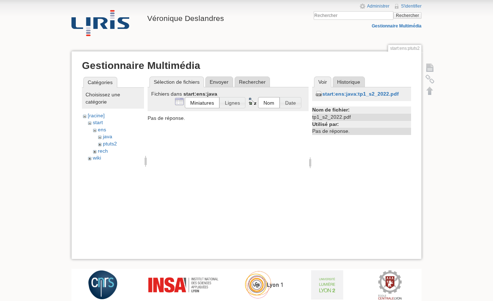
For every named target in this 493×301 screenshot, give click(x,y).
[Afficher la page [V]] (430, 67)
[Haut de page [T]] (430, 90)
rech (103, 151)
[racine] (96, 115)
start (98, 122)
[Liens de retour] (430, 79)
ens (102, 129)
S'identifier (411, 6)
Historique (348, 82)
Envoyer (219, 82)
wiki (97, 158)
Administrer (378, 6)
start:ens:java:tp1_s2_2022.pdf (360, 94)
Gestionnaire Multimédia (397, 26)
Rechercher (407, 15)
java (107, 136)
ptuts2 (110, 144)
